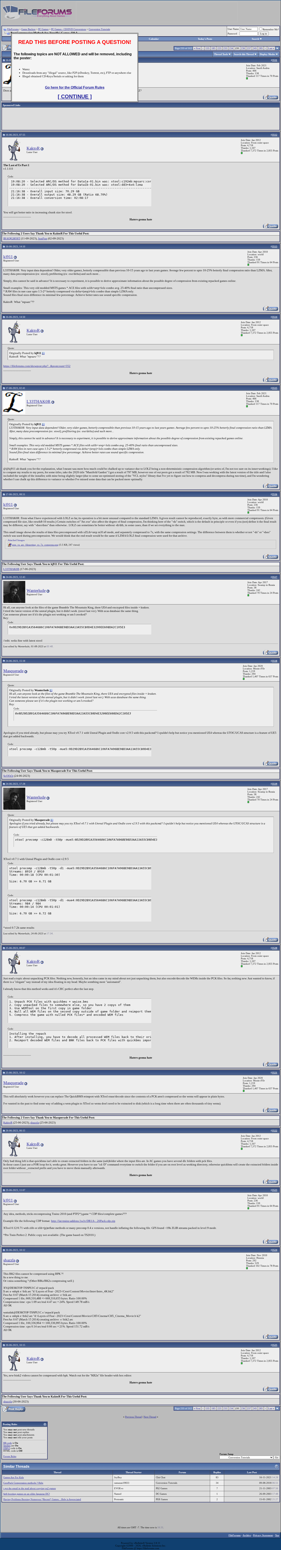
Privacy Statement (263, 1535)
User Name (233, 29)
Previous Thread (133, 1416)
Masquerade (13, 671)
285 (261, 48)
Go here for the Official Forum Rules (74, 87)
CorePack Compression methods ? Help (23, 1483)
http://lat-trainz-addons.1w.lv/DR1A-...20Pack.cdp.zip (83, 1221)
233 (225, 48)
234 (231, 48)
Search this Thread (244, 54)
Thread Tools (221, 54)
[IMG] (6, 1448)
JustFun (42, 238)
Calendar (154, 39)
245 (255, 48)
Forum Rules (9, 1456)
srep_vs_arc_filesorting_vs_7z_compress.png (35, 544)
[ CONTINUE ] (75, 96)
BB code (7, 1443)
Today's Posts (205, 39)
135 (207, 48)
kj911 (8, 256)
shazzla (34, 1122)
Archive (247, 1535)
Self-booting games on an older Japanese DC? (26, 1493)
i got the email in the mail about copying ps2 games (29, 1488)
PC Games (43, 29)
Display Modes (267, 54)
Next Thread (150, 1416)
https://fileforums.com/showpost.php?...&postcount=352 (36, 366)
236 (243, 48)
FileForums (13, 29)
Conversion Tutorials (99, 29)
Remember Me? (271, 29)
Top (277, 1535)
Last (271, 48)
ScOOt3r (8, 775)
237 (249, 48)
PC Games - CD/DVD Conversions (68, 29)
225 (219, 48)
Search (255, 39)
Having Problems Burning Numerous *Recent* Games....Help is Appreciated (42, 1499)
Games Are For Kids (13, 1477)
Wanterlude (36, 590)
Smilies (7, 1445)
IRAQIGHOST (11, 238)
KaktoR (33, 148)
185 (213, 48)
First (197, 48)
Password (232, 33)
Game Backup (28, 29)
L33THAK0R (38, 401)
